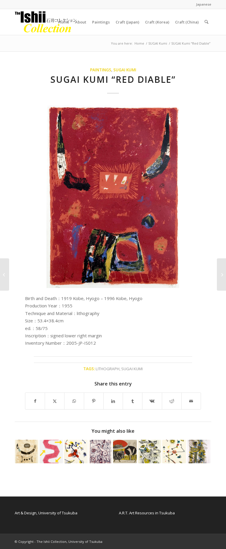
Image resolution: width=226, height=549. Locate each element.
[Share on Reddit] (171, 401)
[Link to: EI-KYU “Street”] (199, 452)
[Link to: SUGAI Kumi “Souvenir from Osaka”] (27, 452)
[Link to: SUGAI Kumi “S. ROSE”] (51, 452)
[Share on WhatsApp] (74, 401)
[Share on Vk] (152, 401)
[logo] (46, 22)
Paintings (100, 70)
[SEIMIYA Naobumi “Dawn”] (4, 274)
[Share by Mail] (191, 401)
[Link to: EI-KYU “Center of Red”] (76, 452)
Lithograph (107, 368)
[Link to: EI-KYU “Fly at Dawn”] (150, 452)
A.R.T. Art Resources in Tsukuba (147, 513)
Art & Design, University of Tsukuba (46, 513)
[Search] (206, 22)
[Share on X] (54, 401)
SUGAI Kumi (124, 70)
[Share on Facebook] (35, 401)
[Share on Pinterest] (93, 401)
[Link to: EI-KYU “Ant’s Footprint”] (174, 452)
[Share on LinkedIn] (113, 401)
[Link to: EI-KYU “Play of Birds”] (100, 452)
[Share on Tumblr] (132, 401)
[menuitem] (202, 4)
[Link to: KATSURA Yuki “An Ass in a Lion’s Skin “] (125, 452)
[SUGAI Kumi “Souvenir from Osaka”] (221, 274)
